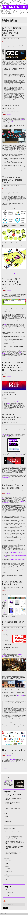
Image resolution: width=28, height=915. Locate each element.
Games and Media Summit (17, 454)
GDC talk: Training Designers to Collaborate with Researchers (11, 31)
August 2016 (8, 863)
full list (10, 208)
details (15, 72)
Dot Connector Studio (12, 273)
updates (7, 435)
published (8, 403)
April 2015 (8, 882)
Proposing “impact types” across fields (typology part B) (13, 838)
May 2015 (7, 879)
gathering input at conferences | (12, 846)
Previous (5, 768)
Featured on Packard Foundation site (12, 582)
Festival (22, 119)
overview (14, 200)
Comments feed (8, 821)
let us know (14, 729)
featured (5, 596)
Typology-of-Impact (9, 892)
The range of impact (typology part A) (13, 808)
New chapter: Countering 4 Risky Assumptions (11, 417)
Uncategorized (8, 41)
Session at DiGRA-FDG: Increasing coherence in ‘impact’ (12, 281)
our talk (16, 170)
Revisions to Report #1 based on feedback (13, 486)
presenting (3, 58)
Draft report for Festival (14, 750)
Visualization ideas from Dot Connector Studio (12, 180)
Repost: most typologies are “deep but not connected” (14, 833)
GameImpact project (15, 401)
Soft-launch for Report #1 (13, 623)
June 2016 (7, 866)
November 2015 (9, 871)
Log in (7, 816)
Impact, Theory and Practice (4, 612)
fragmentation (12, 759)
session (5, 306)
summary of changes (6, 477)
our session (6, 391)
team (3, 656)
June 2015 (7, 876)
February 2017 (8, 860)
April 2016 (8, 868)
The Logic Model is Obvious (16, 558)
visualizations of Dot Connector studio (13, 121)
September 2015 (9, 874)
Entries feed (8, 818)
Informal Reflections (9, 889)
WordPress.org (8, 824)
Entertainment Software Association (15, 652)
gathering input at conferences (10, 106)
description (6, 699)
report (5, 324)
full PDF (12, 246)
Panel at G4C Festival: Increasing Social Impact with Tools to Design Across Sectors (13, 366)
